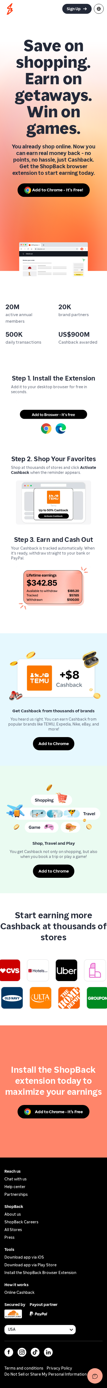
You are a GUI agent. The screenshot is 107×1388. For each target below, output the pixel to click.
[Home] (9, 9)
